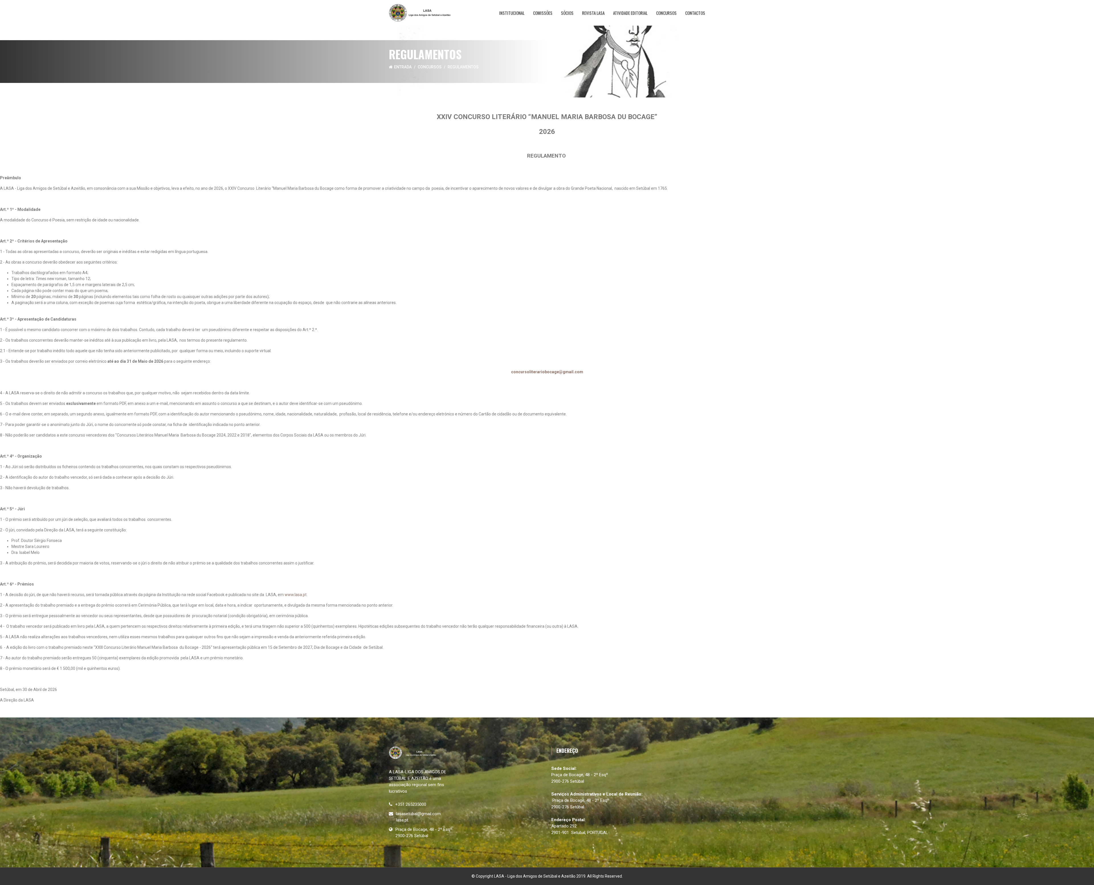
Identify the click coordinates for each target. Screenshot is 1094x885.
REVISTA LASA (593, 13)
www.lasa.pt (296, 594)
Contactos (695, 13)
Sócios (567, 13)
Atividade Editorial (630, 13)
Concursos (666, 13)
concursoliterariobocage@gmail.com (547, 372)
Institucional (511, 13)
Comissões (542, 13)
